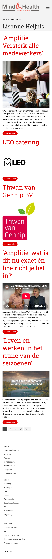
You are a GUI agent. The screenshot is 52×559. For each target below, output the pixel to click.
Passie (7, 495)
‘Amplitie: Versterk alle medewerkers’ (23, 45)
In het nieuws (9, 462)
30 (21, 429)
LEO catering (21, 142)
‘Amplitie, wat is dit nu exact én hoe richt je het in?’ (25, 264)
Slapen (6, 479)
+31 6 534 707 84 (11, 535)
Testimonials (9, 465)
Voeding (7, 483)
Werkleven (8, 510)
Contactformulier (11, 527)
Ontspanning (9, 499)
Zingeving (8, 514)
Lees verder (10, 133)
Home (5, 19)
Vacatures (8, 454)
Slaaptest (8, 469)
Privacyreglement (11, 543)
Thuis (6, 506)
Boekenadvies (10, 473)
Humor (7, 491)
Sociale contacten (11, 503)
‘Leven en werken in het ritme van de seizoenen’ (22, 351)
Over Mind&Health (12, 450)
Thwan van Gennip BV (19, 191)
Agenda (7, 458)
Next (27, 429)
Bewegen (8, 487)
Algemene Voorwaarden (14, 539)
